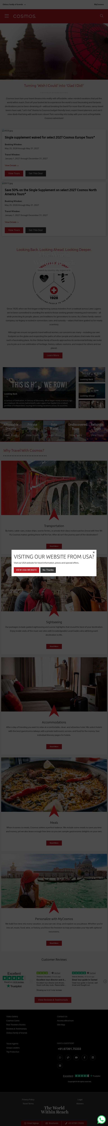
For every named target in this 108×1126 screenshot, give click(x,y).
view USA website (26, 570)
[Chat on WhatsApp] (101, 1119)
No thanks (48, 570)
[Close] (93, 552)
